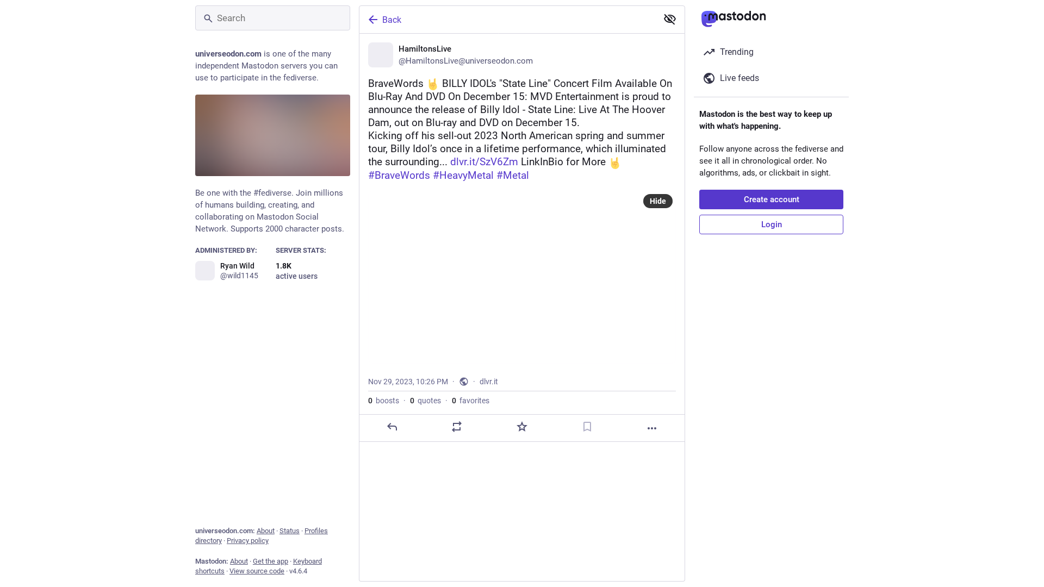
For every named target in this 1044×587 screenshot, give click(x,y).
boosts (383, 400)
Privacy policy (248, 540)
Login (771, 224)
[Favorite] (522, 426)
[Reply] (392, 426)
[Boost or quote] (456, 426)
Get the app (270, 561)
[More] (651, 428)
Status (289, 531)
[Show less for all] (670, 19)
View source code (256, 571)
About (266, 531)
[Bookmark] (587, 426)
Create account (771, 199)
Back (391, 20)
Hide (658, 201)
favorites (470, 400)
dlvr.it (489, 381)
